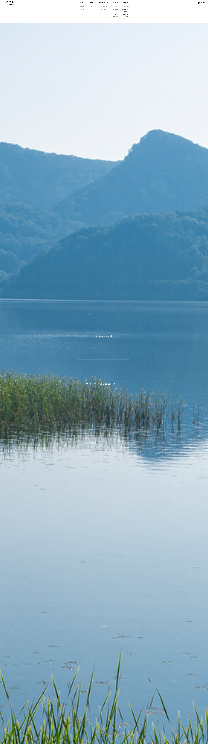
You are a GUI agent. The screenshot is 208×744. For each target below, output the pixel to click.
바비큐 (115, 6)
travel (125, 2)
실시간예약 (202, 2)
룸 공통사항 (91, 6)
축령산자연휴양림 (125, 9)
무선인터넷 (115, 16)
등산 (116, 14)
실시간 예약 (103, 9)
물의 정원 (126, 16)
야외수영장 (115, 9)
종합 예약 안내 (104, 6)
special (115, 2)
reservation (103, 2)
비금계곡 (125, 11)
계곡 (116, 11)
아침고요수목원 (125, 6)
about (82, 2)
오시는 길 (82, 9)
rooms (92, 2)
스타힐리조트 (125, 14)
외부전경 (82, 6)
